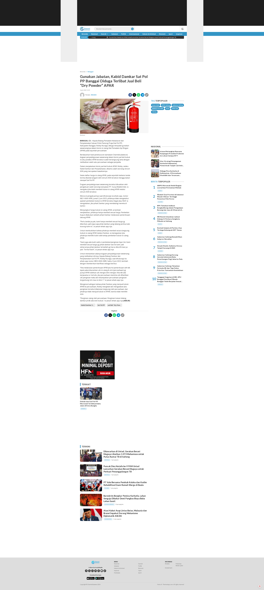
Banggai (90, 72)
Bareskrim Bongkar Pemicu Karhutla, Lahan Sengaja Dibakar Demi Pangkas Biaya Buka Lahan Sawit (125, 498)
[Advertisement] (132, 13)
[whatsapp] (92, 570)
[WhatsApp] (138, 95)
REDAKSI (94, 95)
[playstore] (99, 579)
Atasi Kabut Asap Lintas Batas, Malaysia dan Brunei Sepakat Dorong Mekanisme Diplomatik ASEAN (125, 513)
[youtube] (101, 570)
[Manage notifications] (259, 586)
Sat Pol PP (101, 305)
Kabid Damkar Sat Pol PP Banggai (88, 305)
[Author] (82, 95)
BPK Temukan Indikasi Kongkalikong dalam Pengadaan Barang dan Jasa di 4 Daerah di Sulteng (170, 209)
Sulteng (154, 112)
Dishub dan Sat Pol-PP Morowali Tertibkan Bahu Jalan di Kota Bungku (90, 403)
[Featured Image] (114, 133)
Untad (167, 108)
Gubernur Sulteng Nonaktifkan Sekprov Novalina (169, 238)
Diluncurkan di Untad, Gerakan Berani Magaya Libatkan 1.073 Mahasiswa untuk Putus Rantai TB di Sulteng (124, 454)
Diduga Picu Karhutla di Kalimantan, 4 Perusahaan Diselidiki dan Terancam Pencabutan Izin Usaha (170, 174)
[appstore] (91, 579)
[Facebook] (130, 95)
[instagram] (98, 570)
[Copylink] (146, 95)
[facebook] (86, 570)
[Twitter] (134, 95)
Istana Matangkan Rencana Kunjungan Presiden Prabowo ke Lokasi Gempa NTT (172, 153)
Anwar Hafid (155, 105)
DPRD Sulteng (166, 105)
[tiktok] (105, 570)
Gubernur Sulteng (178, 105)
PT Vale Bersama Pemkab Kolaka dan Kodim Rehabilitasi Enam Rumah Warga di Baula (125, 483)
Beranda (82, 72)
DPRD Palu (175, 108)
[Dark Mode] (182, 28)
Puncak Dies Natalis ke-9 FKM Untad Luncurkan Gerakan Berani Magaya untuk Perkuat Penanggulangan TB (124, 469)
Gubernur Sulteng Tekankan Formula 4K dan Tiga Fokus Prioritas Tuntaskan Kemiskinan (170, 268)
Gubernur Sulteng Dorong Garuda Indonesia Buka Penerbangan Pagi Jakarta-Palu (170, 257)
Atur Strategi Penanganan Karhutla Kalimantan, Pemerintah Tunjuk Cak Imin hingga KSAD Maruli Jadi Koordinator (171, 165)
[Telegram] (142, 95)
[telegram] (95, 570)
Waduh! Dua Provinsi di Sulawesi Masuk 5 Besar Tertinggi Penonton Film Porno (170, 197)
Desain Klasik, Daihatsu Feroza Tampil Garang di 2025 (169, 247)
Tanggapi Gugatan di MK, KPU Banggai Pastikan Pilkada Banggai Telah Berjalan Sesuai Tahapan (169, 280)
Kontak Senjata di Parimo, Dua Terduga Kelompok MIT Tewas (169, 229)
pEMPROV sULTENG (157, 108)
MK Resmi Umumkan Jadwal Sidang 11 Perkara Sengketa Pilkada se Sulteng (168, 219)
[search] (132, 29)
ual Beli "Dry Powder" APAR (115, 305)
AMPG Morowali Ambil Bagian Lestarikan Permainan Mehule (169, 187)
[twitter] (89, 570)
